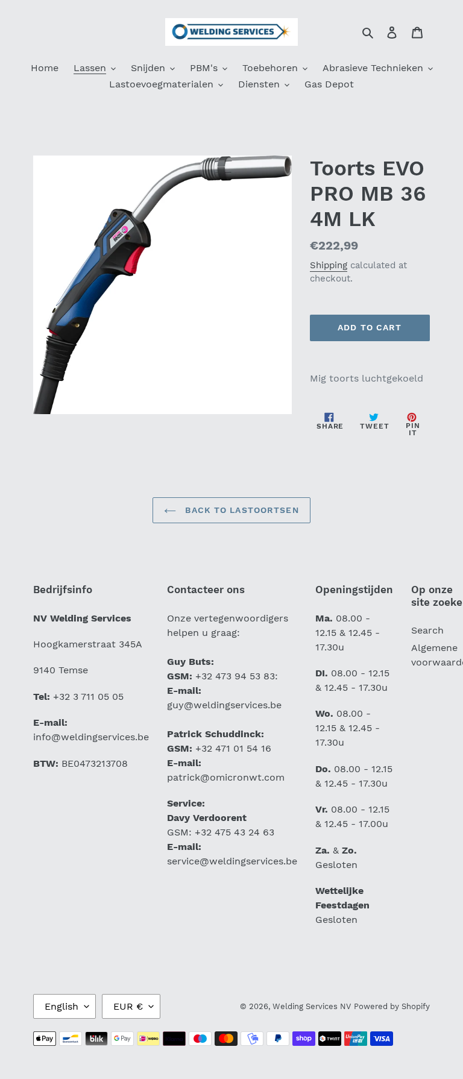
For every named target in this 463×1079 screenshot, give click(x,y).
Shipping (328, 265)
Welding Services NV (311, 1006)
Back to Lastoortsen (240, 510)
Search (427, 630)
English (61, 1006)
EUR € (128, 1006)
